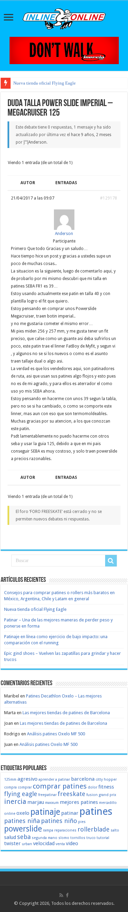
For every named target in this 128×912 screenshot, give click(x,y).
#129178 (108, 198)
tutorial (103, 838)
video (72, 843)
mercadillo (108, 802)
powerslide (23, 828)
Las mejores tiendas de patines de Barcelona (66, 712)
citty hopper (106, 779)
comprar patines (60, 786)
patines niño (59, 820)
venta (60, 844)
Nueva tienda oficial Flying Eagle (44, 83)
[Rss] (61, 895)
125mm (10, 779)
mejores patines (79, 802)
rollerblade (93, 829)
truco (91, 838)
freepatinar (47, 795)
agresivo (27, 779)
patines (96, 811)
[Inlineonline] (64, 18)
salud (10, 837)
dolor (92, 787)
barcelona (83, 779)
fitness (106, 787)
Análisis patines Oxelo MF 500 (56, 733)
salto (115, 830)
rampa (48, 830)
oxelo (22, 813)
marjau (35, 802)
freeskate (71, 793)
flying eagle (20, 793)
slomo (63, 838)
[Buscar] (111, 561)
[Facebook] (67, 895)
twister (12, 843)
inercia (15, 801)
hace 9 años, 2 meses (91, 134)
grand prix (107, 795)
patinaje (45, 812)
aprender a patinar (54, 779)
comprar (25, 787)
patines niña (22, 820)
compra (10, 787)
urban (27, 844)
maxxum (52, 802)
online (9, 813)
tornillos (77, 838)
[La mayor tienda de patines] (64, 50)
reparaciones (65, 830)
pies (82, 822)
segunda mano (44, 838)
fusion (92, 795)
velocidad (44, 843)
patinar (70, 813)
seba (24, 836)
